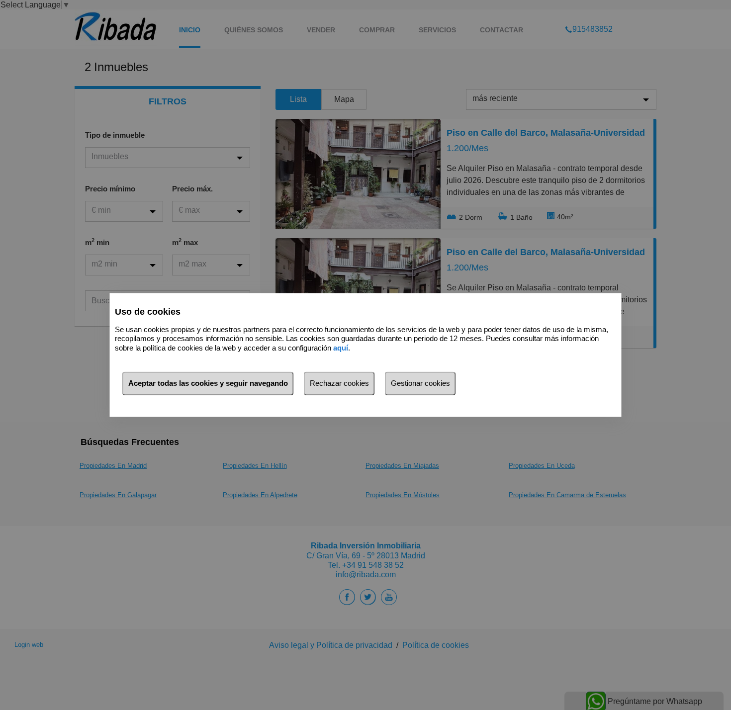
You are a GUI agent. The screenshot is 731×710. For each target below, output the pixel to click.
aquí (340, 348)
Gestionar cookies (420, 383)
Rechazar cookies (339, 383)
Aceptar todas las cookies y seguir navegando (208, 383)
